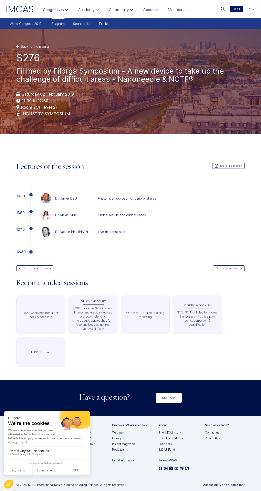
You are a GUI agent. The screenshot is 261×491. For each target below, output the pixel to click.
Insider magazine (123, 444)
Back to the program (36, 46)
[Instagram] (166, 468)
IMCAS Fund (167, 449)
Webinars (118, 432)
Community (119, 10)
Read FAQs (212, 438)
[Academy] (88, 11)
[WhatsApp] (182, 468)
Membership (179, 10)
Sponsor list (81, 24)
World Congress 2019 (25, 24)
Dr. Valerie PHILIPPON (71, 232)
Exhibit (104, 24)
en (249, 9)
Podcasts (118, 449)
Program (58, 24)
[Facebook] (160, 468)
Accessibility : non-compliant (224, 485)
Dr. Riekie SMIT (66, 215)
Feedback (165, 444)
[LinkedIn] (171, 468)
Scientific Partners (171, 438)
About (148, 10)
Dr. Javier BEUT (67, 198)
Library (117, 438)
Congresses (53, 10)
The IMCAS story (170, 432)
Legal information (123, 460)
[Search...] (223, 9)
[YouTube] (176, 468)
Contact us (212, 432)
